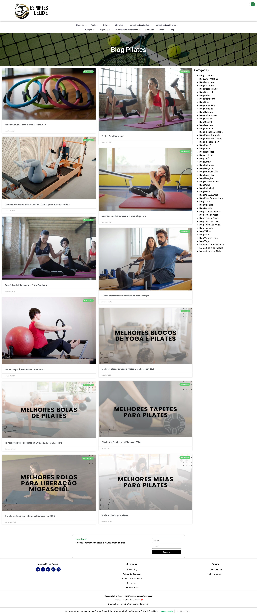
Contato (162, 30)
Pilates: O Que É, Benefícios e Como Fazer (24, 369)
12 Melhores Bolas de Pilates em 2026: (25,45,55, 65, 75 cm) (33, 443)
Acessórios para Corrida (139, 25)
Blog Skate (204, 201)
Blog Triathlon (206, 228)
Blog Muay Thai (206, 175)
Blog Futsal (204, 148)
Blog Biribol (204, 95)
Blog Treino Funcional (209, 224)
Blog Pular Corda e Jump (211, 198)
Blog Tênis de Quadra (209, 218)
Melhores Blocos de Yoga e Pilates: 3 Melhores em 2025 (128, 369)
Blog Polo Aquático (208, 195)
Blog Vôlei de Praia (208, 238)
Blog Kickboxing (207, 165)
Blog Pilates (205, 191)
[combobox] (156, 4)
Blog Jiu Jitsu (205, 155)
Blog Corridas (205, 118)
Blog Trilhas (205, 231)
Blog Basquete (206, 85)
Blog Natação (206, 178)
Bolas (105, 25)
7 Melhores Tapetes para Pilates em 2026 (121, 442)
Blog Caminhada (207, 105)
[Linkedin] (48, 569)
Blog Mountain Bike (208, 171)
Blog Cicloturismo (208, 115)
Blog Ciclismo (206, 112)
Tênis (93, 25)
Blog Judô (204, 158)
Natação (88, 30)
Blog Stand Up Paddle (209, 211)
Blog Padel (204, 185)
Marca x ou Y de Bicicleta (211, 244)
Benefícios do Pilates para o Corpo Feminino (26, 285)
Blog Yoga (204, 241)
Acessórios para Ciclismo (166, 25)
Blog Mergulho (206, 168)
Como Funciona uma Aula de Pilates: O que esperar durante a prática (37, 204)
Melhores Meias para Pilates (115, 515)
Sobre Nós (150, 30)
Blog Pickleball (206, 188)
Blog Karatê (205, 162)
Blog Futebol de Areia (209, 135)
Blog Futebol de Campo (210, 138)
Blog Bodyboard (207, 99)
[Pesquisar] (253, 4)
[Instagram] (43, 569)
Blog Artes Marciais (208, 79)
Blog (172, 30)
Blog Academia (206, 75)
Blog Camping (206, 108)
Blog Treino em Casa (209, 221)
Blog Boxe (204, 102)
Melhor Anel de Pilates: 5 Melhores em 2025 (25, 125)
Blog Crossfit (205, 122)
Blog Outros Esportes (209, 181)
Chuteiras (119, 25)
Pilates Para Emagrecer (113, 136)
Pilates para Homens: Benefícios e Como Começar (125, 295)
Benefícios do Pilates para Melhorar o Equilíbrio (124, 216)
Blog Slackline (206, 205)
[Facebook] (38, 569)
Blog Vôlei (204, 234)
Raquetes (103, 30)
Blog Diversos (206, 125)
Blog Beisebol (206, 92)
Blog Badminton (207, 82)
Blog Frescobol (206, 128)
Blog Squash (205, 208)
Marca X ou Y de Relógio (211, 248)
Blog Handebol (206, 152)
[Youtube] (53, 569)
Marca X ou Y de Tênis (210, 251)
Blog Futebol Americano (211, 132)
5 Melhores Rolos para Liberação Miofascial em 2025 (30, 516)
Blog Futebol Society (209, 142)
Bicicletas (80, 25)
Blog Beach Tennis (208, 89)
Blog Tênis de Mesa (208, 215)
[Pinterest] (59, 569)
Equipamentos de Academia (126, 30)
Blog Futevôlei (206, 145)
